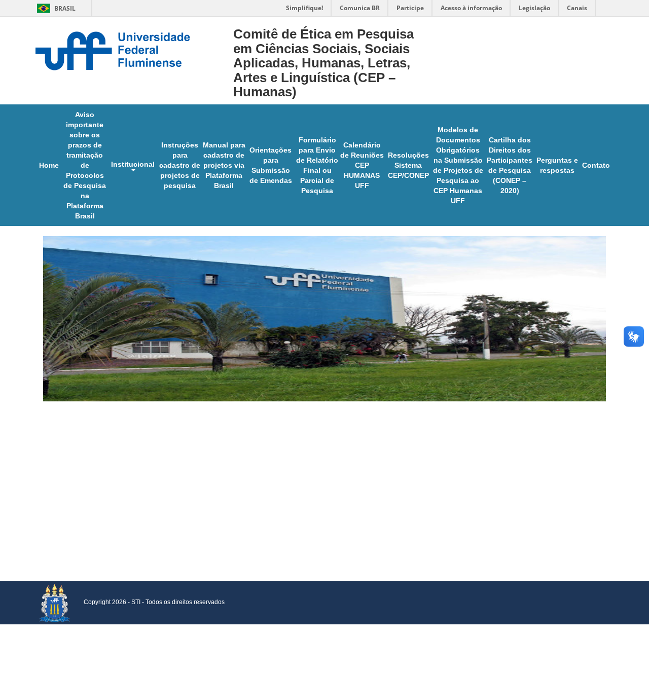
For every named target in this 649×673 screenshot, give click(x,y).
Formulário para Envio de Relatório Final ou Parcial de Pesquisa (317, 165)
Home (49, 165)
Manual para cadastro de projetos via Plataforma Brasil (224, 165)
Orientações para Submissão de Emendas (270, 165)
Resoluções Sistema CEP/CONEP (408, 165)
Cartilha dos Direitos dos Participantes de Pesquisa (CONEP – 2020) (509, 165)
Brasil (54, 8)
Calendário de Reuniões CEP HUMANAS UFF (362, 165)
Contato (596, 165)
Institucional (133, 164)
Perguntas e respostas (557, 165)
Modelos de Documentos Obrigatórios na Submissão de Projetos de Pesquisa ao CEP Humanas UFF (458, 165)
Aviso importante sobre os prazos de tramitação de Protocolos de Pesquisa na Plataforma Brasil (84, 165)
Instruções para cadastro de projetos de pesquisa (179, 165)
